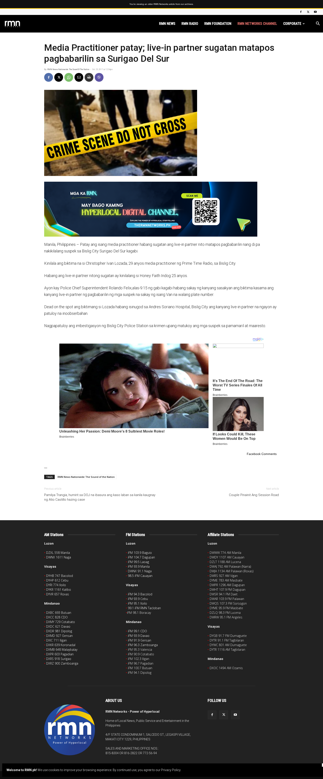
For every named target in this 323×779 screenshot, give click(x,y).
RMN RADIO (189, 24)
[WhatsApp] (68, 77)
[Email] (78, 77)
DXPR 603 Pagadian (60, 654)
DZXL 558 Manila (58, 553)
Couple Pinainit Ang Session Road (254, 495)
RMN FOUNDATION (217, 24)
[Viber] (99, 77)
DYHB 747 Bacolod (59, 576)
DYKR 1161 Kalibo (58, 589)
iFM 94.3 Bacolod (140, 594)
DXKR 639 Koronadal (60, 645)
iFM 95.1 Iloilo (137, 603)
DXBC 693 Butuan (58, 613)
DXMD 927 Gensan (59, 636)
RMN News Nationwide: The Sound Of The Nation (68, 69)
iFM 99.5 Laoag (138, 562)
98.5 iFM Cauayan (140, 576)
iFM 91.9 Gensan (139, 640)
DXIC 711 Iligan (56, 640)
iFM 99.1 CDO (137, 631)
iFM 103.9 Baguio (140, 553)
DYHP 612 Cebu (57, 580)
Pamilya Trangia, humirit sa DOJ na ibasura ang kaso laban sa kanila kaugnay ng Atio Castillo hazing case (99, 497)
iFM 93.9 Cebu (138, 599)
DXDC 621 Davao (58, 626)
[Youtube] (315, 12)
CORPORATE (292, 24)
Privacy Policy (170, 770)
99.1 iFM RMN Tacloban (144, 608)
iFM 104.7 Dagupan (141, 557)
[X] (308, 12)
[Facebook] (301, 12)
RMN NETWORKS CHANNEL (257, 24)
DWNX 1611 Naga (58, 557)
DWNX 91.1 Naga (140, 571)
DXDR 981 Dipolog (59, 631)
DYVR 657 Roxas (57, 594)
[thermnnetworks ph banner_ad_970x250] (161, 209)
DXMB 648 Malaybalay (61, 649)
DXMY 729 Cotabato (60, 622)
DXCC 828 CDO (57, 617)
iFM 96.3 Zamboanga (143, 645)
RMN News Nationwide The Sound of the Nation (86, 476)
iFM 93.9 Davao (138, 636)
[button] (317, 24)
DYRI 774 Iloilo (56, 585)
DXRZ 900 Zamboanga (62, 663)
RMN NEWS (167, 24)
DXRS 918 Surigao (58, 659)
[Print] (89, 77)
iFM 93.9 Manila (139, 566)
